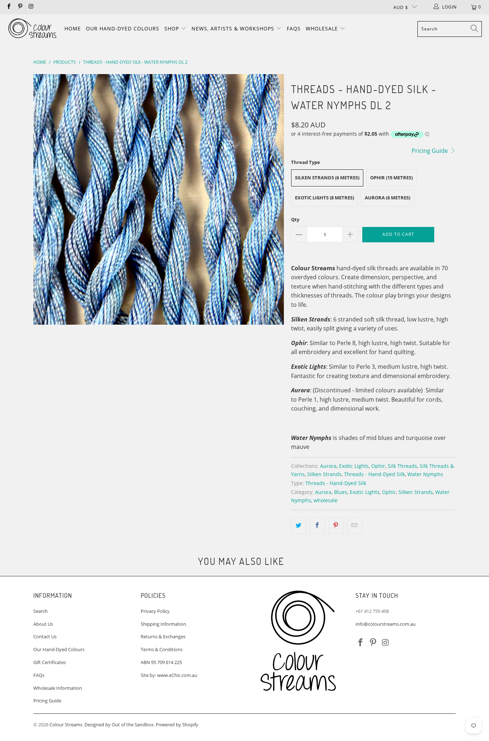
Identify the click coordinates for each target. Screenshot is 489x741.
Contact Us (45, 636)
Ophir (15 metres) (391, 177)
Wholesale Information (57, 688)
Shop (172, 28)
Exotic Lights (354, 465)
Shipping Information (163, 624)
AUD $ (400, 7)
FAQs (294, 28)
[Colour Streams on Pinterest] (19, 7)
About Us (43, 624)
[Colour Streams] (32, 29)
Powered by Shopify (177, 724)
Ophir (378, 465)
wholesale (326, 500)
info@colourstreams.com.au (385, 624)
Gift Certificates (49, 662)
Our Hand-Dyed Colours (122, 28)
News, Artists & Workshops (234, 28)
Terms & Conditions (162, 649)
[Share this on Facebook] (317, 525)
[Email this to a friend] (354, 525)
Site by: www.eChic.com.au (169, 675)
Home (72, 28)
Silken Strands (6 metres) (327, 177)
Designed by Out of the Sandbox (119, 724)
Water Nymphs (425, 474)
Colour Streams (65, 724)
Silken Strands (324, 474)
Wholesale (323, 28)
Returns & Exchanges (163, 636)
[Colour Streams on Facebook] (8, 7)
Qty (295, 219)
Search (40, 611)
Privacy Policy (155, 611)
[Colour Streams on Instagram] (31, 7)
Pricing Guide (430, 151)
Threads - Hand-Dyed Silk (374, 474)
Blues (340, 492)
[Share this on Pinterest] (336, 525)
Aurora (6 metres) (387, 197)
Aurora (328, 465)
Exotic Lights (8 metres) (324, 197)
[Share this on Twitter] (298, 525)
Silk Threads (402, 465)
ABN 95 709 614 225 (161, 662)
